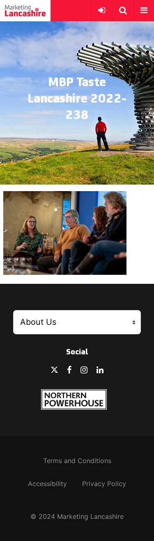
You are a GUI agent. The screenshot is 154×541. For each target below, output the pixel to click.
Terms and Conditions (77, 461)
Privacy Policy (104, 483)
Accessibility (47, 483)
